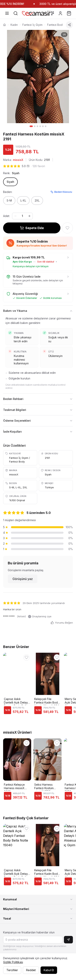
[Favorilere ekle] (67, 227)
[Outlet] (24, 13)
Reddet (31, 970)
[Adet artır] (29, 216)
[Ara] (15, 13)
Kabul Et (49, 970)
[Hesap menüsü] (60, 13)
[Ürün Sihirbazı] (52, 13)
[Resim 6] (45, 126)
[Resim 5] (43, 126)
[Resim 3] (37, 126)
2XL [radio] (37, 200)
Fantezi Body (55, 24)
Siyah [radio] (10, 181)
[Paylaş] (69, 24)
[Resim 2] (34, 126)
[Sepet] (69, 13)
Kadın (14, 24)
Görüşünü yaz (22, 579)
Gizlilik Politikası (13, 962)
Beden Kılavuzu (63, 191)
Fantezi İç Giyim (32, 24)
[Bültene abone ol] (68, 939)
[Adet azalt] (15, 216)
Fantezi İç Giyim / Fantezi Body (19, 459)
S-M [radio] (9, 200)
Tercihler (12, 970)
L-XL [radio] (23, 200)
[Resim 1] (31, 126)
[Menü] (7, 13)
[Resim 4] (40, 126)
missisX (18, 159)
